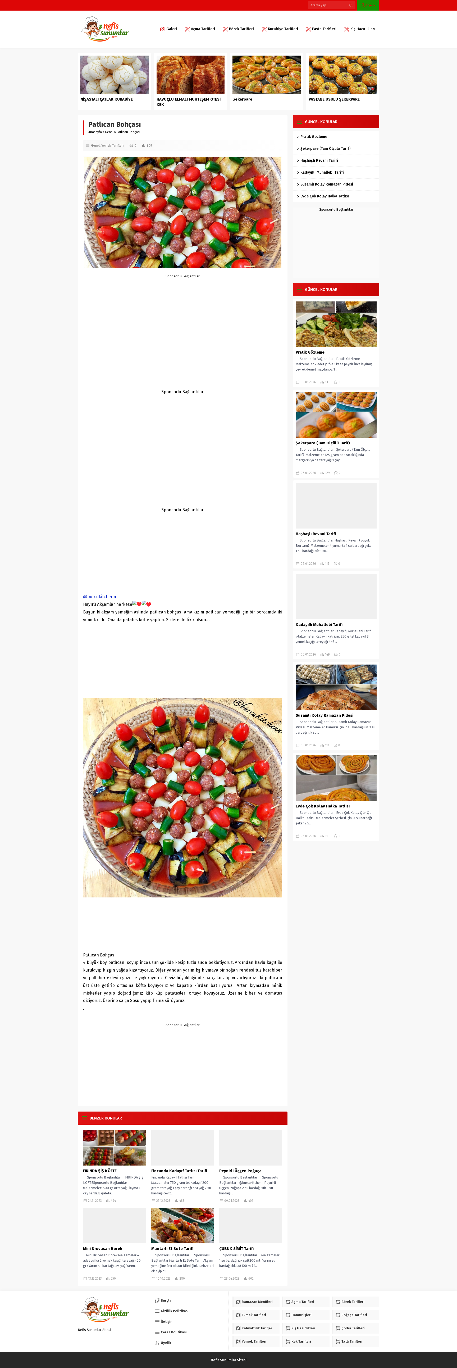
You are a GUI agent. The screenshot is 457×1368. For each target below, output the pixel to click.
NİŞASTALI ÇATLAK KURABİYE (107, 99)
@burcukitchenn (99, 596)
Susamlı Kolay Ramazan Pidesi (326, 184)
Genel (109, 132)
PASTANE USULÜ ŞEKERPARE (334, 99)
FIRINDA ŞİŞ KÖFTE (100, 1170)
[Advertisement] (182, 315)
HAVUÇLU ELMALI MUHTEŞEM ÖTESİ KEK (189, 102)
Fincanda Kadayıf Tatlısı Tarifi (179, 1170)
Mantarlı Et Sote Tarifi (172, 1248)
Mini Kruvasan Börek (102, 1248)
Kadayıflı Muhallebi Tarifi (322, 172)
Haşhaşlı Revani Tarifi (319, 160)
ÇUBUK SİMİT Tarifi (236, 1248)
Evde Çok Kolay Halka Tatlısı (324, 196)
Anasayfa (95, 132)
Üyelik (370, 5)
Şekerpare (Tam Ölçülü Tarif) (325, 148)
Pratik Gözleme (313, 136)
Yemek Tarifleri (112, 145)
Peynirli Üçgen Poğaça (240, 1170)
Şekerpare (242, 99)
